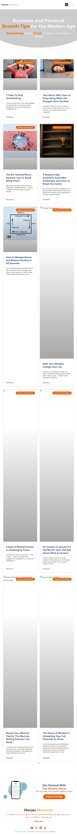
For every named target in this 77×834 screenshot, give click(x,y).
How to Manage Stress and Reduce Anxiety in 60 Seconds (19, 260)
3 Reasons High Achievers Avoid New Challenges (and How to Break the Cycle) (56, 179)
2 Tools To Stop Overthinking (14, 97)
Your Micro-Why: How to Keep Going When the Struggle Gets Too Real (56, 98)
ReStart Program (19, 814)
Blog (60, 814)
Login (50, 817)
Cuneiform (52, 832)
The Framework (33, 814)
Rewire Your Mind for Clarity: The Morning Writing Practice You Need (17, 738)
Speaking (54, 814)
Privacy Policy (41, 817)
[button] (66, 4)
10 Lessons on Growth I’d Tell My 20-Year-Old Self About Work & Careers (57, 550)
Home (9, 814)
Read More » (10, 117)
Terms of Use (30, 817)
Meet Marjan (45, 814)
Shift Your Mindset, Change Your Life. (53, 365)
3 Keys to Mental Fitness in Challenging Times (20, 548)
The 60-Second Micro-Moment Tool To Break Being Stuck (19, 177)
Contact (66, 814)
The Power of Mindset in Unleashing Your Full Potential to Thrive (56, 736)
